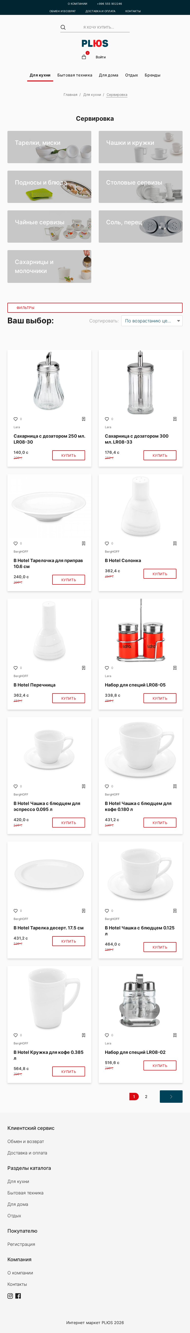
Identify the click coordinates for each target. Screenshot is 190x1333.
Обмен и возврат (25, 1141)
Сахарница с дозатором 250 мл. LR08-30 (49, 439)
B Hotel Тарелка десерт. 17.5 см (49, 927)
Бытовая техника (75, 75)
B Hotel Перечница (34, 684)
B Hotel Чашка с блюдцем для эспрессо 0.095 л (47, 806)
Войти (101, 57)
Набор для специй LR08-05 (135, 684)
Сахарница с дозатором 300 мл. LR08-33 (136, 439)
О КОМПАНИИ (77, 3)
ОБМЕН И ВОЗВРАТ (62, 11)
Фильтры (25, 307)
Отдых (131, 75)
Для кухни (40, 75)
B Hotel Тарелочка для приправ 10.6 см (48, 563)
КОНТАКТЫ (133, 11)
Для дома (108, 75)
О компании (20, 1272)
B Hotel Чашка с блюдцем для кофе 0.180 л (138, 806)
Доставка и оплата (27, 1152)
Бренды (152, 75)
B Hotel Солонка (123, 560)
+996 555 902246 (109, 3)
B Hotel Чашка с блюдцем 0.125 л (140, 930)
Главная (70, 94)
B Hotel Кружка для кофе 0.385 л (49, 1055)
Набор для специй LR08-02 (135, 1052)
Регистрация (21, 1244)
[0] (84, 57)
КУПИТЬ (68, 455)
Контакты (17, 1284)
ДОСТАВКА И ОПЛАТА (100, 11)
